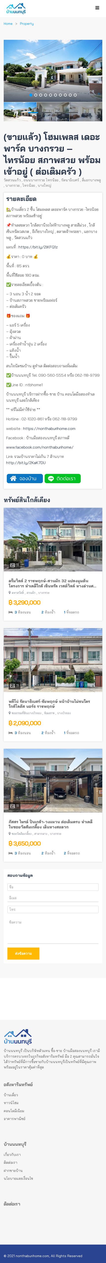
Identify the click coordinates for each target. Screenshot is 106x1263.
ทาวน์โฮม (11, 1103)
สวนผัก (31, 593)
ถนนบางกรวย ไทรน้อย (40, 180)
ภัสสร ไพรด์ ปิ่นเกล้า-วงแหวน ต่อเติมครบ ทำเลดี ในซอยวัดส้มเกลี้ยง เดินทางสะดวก (50, 824)
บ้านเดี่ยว (11, 1095)
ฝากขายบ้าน (13, 1170)
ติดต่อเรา (10, 1162)
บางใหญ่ (44, 185)
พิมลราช (49, 713)
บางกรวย (12, 185)
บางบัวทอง (64, 713)
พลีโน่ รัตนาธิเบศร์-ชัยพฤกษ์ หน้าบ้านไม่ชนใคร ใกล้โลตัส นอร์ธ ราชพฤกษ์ (49, 704)
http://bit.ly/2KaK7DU (26, 462)
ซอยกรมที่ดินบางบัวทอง (26, 713)
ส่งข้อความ (23, 953)
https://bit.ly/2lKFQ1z (38, 246)
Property (27, 23)
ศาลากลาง (40, 834)
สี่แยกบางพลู (91, 180)
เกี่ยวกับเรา (12, 1154)
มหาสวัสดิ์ (18, 593)
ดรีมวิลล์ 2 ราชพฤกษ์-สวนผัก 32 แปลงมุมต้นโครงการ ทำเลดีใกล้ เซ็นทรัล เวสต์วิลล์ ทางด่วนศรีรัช (52, 583)
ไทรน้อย (28, 185)
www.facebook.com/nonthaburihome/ (39, 447)
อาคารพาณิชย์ (14, 1119)
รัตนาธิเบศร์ (70, 180)
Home (8, 23)
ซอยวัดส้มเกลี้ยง (22, 834)
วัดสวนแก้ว (12, 180)
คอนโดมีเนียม (14, 1111)
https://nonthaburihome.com (49, 428)
